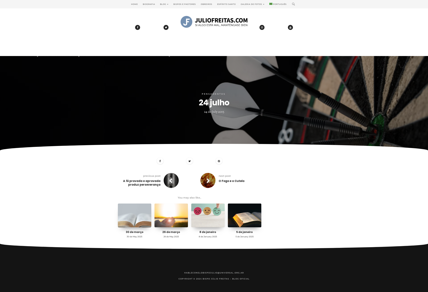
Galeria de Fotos (252, 4)
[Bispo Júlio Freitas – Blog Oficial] (214, 31)
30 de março (134, 232)
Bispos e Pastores (184, 4)
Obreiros (206, 4)
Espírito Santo (226, 4)
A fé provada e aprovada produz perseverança (141, 183)
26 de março (171, 232)
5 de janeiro (244, 232)
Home (134, 4)
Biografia (149, 4)
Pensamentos (214, 94)
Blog (163, 4)
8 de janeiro (207, 232)
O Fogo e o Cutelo (231, 181)
